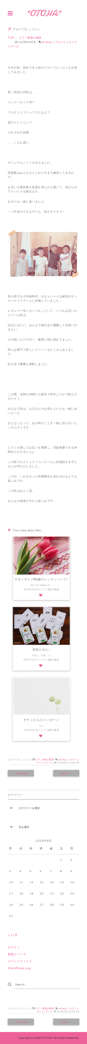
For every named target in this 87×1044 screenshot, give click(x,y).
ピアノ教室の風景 (45, 759)
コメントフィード (20, 961)
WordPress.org (19, 968)
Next (64, 773)
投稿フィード (17, 954)
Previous (22, 773)
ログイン (14, 947)
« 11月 (12, 935)
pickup (47, 42)
